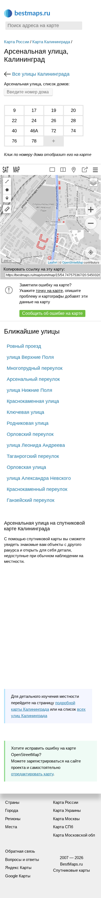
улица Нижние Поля (29, 390)
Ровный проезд (24, 346)
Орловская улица (26, 467)
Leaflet (52, 262)
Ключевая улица (25, 412)
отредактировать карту (32, 774)
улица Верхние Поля (30, 357)
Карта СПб (63, 826)
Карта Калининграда (51, 41)
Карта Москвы (66, 818)
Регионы (12, 818)
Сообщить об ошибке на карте (52, 313)
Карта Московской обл (74, 835)
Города (11, 810)
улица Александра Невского (39, 478)
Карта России (16, 41)
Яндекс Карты (18, 867)
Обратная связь (20, 851)
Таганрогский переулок (33, 456)
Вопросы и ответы (22, 859)
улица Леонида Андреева (36, 445)
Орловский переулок (30, 434)
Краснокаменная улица (33, 401)
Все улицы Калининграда (40, 74)
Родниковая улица (27, 423)
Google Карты (17, 876)
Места (11, 826)
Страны (12, 802)
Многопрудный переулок (34, 368)
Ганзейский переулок (30, 500)
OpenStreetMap (72, 262)
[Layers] (93, 182)
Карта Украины (67, 810)
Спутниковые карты (71, 870)
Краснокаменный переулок (37, 489)
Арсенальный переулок (33, 379)
